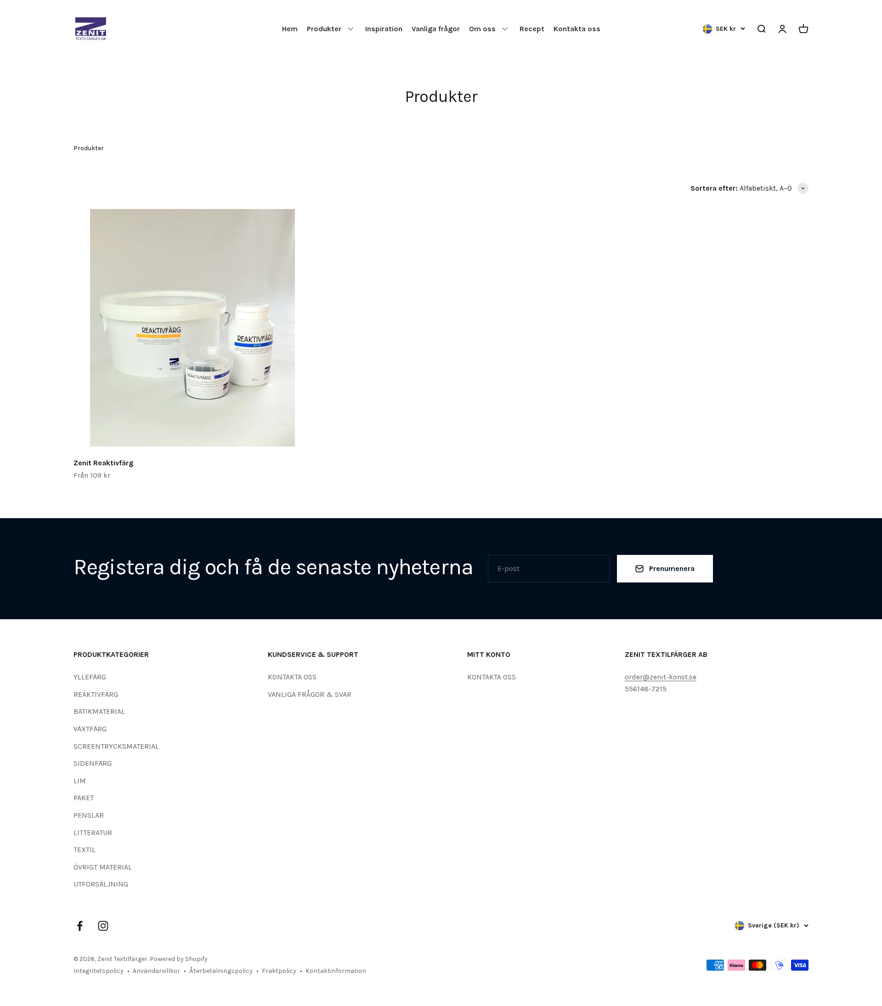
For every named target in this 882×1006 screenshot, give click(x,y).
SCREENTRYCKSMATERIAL (116, 746)
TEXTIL (85, 849)
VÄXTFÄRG (90, 728)
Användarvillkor (156, 971)
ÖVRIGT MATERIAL (103, 867)
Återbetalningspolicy (221, 971)
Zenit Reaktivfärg (103, 462)
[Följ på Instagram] (103, 926)
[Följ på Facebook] (80, 926)
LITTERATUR (93, 832)
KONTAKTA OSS (292, 677)
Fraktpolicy (279, 971)
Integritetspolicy (99, 971)
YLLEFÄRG (90, 677)
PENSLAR (89, 815)
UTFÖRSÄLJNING (101, 884)
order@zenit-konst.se (660, 677)
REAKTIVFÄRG (96, 694)
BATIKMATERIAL (99, 711)
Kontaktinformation (335, 971)
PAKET (84, 797)
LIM (80, 780)
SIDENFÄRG (93, 763)
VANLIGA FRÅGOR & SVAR (309, 694)
